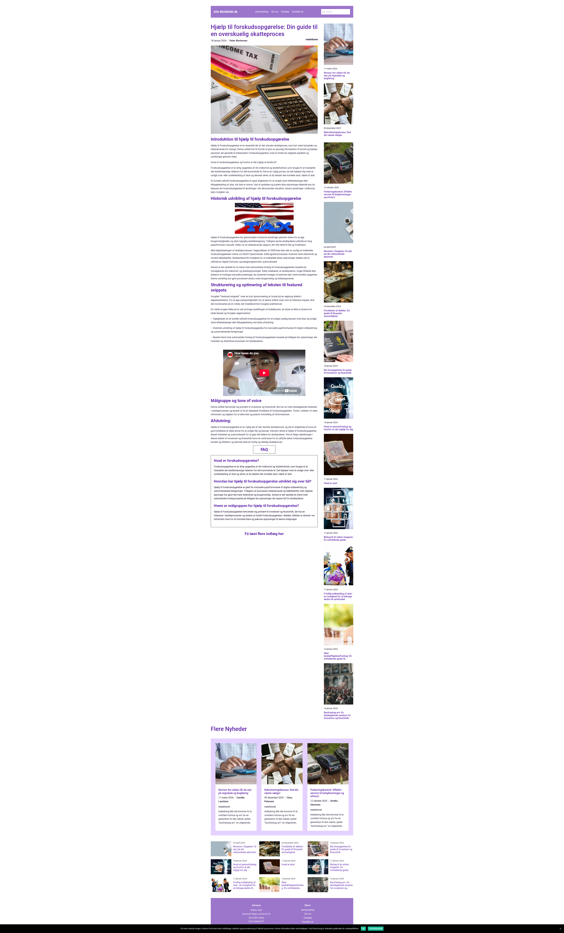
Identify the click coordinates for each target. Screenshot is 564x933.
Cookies (285, 11)
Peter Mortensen (238, 40)
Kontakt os (297, 11)
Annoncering (261, 11)
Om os (274, 11)
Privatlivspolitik (375, 929)
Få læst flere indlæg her (264, 534)
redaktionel (312, 39)
